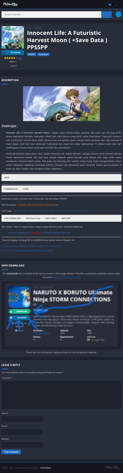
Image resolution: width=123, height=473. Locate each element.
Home (30, 27)
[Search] (106, 14)
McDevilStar (45, 467)
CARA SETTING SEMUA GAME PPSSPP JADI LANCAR (29, 250)
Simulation (43, 54)
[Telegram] (119, 14)
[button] (6, 178)
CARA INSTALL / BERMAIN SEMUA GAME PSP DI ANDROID (32, 246)
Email (5, 426)
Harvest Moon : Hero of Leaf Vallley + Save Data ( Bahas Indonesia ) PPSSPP (50, 210)
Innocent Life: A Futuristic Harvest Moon (38, 204)
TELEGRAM (15, 52)
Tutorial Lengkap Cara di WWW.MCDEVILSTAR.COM (39, 232)
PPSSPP (37, 27)
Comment (7, 378)
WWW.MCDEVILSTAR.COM (66, 277)
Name (5, 413)
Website (5, 438)
